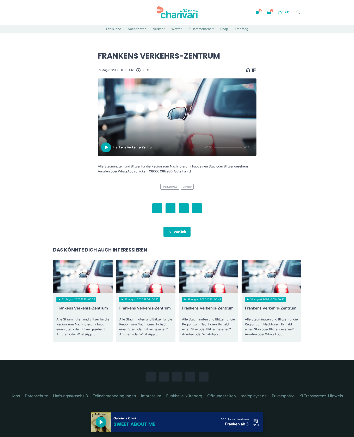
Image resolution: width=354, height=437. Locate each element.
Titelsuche (113, 29)
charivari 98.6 (169, 186)
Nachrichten (137, 29)
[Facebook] (57, 12)
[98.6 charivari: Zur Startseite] (177, 12)
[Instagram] (65, 12)
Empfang (241, 29)
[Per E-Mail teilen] (197, 208)
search (298, 12)
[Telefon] (82, 12)
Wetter (176, 29)
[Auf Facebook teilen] (157, 208)
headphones (248, 70)
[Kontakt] (90, 12)
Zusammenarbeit (201, 29)
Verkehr (159, 29)
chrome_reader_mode (253, 70)
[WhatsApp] (74, 12)
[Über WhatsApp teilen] (184, 208)
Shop (224, 29)
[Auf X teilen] (170, 208)
